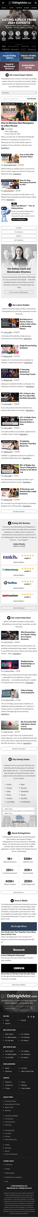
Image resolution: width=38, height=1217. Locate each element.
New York (24, 788)
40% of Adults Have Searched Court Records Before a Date (28, 420)
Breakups (8, 1110)
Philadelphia (25, 791)
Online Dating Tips (11, 1139)
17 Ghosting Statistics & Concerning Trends (27, 371)
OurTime (24, 1068)
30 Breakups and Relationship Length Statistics (28, 491)
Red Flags (8, 1148)
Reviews (34, 8)
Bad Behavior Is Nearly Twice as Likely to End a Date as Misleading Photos (28, 324)
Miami (23, 784)
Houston (9, 798)
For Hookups (25, 1037)
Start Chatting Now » (19, 219)
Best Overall (9, 1034)
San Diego (24, 798)
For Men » (19, 228)
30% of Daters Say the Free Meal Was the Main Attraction (28, 395)
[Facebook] (31, 1016)
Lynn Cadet (8, 332)
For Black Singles (10, 1037)
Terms (23, 1082)
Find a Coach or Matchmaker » (19, 292)
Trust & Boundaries (11, 1154)
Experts (19, 8)
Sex (7, 1181)
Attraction (9, 1164)
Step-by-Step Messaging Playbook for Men (28, 182)
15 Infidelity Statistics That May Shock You (28, 443)
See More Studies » (19, 511)
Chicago (9, 788)
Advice (3, 8)
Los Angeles (10, 802)
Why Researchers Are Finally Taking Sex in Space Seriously (28, 635)
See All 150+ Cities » (19, 822)
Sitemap (23, 1085)
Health (8, 1169)
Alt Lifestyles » (19, 240)
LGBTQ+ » (19, 236)
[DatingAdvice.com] (20, 3)
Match (7, 1068)
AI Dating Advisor (10, 1101)
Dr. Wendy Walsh (8, 671)
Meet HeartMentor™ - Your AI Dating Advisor (22, 207)
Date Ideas (8, 1125)
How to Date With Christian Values (27, 155)
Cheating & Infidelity (11, 1116)
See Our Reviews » (19, 608)
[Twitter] (28, 1016)
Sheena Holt (8, 356)
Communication (10, 1122)
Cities (11, 8)
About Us (8, 1082)
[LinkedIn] (33, 1016)
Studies (26, 8)
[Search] (32, 1008)
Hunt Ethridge (9, 191)
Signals (7, 1151)
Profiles (7, 1145)
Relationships (10, 1173)
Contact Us (9, 1085)
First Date (8, 1133)
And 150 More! (25, 802)
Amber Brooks (8, 732)
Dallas (9, 791)
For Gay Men (9, 1040)
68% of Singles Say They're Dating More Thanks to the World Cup (28, 468)
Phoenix (23, 795)
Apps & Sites (9, 1107)
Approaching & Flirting (12, 1104)
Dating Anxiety (9, 1130)
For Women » (19, 232)
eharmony (8, 1071)
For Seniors (24, 1040)
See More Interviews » (19, 749)
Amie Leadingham (10, 165)
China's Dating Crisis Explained (27, 691)
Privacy (7, 1088)
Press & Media (25, 1088)
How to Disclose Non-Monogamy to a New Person (17, 124)
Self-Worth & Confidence (14, 1177)
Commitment (9, 1119)
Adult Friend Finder (27, 1071)
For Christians (25, 1054)
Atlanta (9, 784)
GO (19, 817)
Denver (9, 795)
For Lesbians (25, 1034)
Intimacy (7, 1136)
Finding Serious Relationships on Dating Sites (28, 663)
